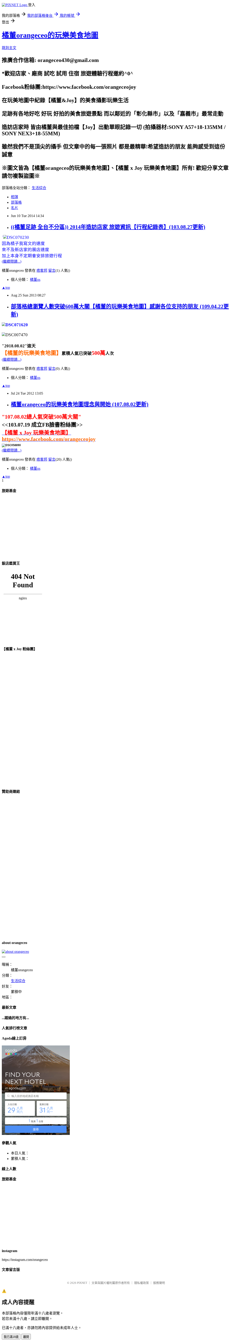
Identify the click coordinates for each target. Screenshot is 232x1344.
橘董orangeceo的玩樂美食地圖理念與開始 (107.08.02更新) (79, 404)
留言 (52, 270)
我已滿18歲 (11, 1337)
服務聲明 (159, 1283)
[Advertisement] (36, 526)
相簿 (14, 197)
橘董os (35, 280)
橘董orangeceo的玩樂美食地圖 (50, 35)
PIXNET (82, 1283)
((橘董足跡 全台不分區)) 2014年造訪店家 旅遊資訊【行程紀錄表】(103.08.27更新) (108, 227)
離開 (26, 1337)
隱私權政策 (141, 1283)
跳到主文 (9, 48)
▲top (6, 287)
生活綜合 (39, 188)
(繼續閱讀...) (11, 261)
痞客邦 (41, 270)
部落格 (16, 202)
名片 (14, 208)
